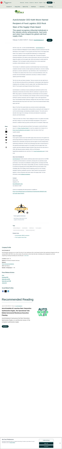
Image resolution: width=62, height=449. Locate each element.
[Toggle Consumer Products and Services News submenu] (13, 6)
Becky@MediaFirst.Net (18, 183)
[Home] (5, 3)
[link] (22, 2)
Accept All (46, 446)
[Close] (60, 443)
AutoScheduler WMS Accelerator (22, 235)
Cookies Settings (46, 440)
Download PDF (5, 277)
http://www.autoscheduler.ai (8, 264)
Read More (5, 326)
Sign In (45, 2)
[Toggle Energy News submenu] (21, 6)
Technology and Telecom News (51, 6)
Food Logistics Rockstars (20, 215)
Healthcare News (34, 6)
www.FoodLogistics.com (39, 151)
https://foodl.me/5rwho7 (23, 128)
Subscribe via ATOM (6, 281)
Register (49, 2)
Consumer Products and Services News (9, 6)
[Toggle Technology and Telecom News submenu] (55, 6)
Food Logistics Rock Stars (20, 237)
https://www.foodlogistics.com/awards (21, 130)
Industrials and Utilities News (42, 6)
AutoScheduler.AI (39, 40)
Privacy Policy (12, 442)
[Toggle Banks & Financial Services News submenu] (29, 6)
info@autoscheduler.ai (25, 174)
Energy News (17, 6)
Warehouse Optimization (30, 230)
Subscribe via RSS (6, 279)
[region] (31, 443)
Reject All (46, 443)
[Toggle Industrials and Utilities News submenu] (46, 6)
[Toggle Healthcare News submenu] (38, 6)
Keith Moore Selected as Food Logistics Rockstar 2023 (20, 219)
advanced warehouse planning (18, 230)
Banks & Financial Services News (26, 6)
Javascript (4, 283)
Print (3, 275)
